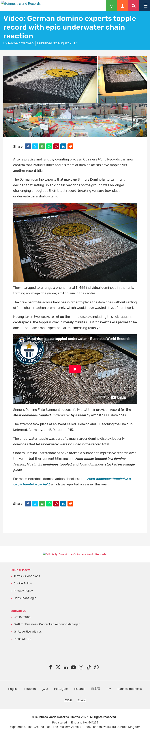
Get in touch (22, 617)
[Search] (133, 5)
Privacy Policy (23, 590)
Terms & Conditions (27, 576)
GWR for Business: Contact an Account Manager (47, 624)
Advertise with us (30, 631)
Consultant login (25, 598)
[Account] (122, 5)
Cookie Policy (23, 583)
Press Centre (22, 638)
